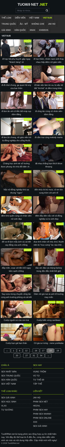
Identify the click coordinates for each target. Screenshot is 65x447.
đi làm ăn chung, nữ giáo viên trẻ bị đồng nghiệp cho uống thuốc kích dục (16, 139)
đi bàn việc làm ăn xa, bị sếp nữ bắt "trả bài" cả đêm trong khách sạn (48, 87)
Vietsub (47, 18)
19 (58, 350)
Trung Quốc (9, 24)
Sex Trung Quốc (10, 375)
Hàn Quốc (20, 30)
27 (26, 355)
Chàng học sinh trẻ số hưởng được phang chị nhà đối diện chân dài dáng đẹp (16, 165)
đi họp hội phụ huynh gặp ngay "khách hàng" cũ (16, 60)
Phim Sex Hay (40, 410)
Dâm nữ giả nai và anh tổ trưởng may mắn (48, 295)
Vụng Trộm (39, 371)
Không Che (38, 24)
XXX (35, 422)
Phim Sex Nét (40, 401)
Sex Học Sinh (8, 401)
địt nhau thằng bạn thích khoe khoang (48, 165)
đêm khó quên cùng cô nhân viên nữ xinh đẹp (16, 217)
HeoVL (36, 405)
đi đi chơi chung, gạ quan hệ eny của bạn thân (16, 86)
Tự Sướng (7, 410)
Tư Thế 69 (38, 380)
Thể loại (6, 18)
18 (50, 350)
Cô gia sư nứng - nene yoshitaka (48, 343)
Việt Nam (34, 18)
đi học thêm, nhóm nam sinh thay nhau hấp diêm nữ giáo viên (49, 60)
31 (34, 355)
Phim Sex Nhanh (42, 414)
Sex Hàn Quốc (9, 380)
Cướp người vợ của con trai (16, 320)
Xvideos (43, 30)
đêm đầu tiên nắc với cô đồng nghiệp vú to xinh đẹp (48, 217)
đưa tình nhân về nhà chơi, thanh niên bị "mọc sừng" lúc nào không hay (49, 243)
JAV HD (51, 24)
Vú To (36, 375)
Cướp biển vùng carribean (49, 320)
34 (41, 355)
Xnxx (32, 30)
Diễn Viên (20, 18)
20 (17, 355)
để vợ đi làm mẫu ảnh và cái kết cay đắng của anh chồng (16, 243)
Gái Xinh (6, 30)
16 (36, 350)
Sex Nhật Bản (8, 371)
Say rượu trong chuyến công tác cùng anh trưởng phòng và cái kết (16, 295)
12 (26, 350)
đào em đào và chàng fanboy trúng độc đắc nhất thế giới (48, 269)
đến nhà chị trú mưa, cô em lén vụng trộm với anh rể (48, 191)
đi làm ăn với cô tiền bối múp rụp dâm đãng (16, 113)
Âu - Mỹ (24, 24)
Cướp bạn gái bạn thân (16, 343)
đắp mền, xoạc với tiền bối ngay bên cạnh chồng (16, 269)
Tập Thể (37, 384)
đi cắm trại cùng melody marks (49, 137)
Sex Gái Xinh (8, 397)
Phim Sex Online (42, 418)
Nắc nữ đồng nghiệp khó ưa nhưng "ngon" (16, 191)
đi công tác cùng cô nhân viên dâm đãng (48, 113)
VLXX (3, 405)
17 (43, 350)
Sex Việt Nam (8, 384)
